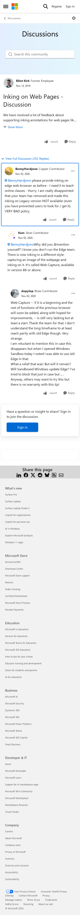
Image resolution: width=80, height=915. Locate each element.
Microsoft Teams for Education (20, 642)
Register (57, 6)
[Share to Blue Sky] (47, 474)
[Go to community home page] (15, 6)
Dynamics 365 (12, 710)
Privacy (46, 895)
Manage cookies (13, 899)
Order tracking (12, 589)
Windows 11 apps (14, 542)
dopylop (27, 291)
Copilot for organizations (18, 515)
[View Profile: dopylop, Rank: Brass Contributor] (15, 293)
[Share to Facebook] (26, 474)
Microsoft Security (14, 703)
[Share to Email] (61, 474)
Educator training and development (23, 663)
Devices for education (16, 636)
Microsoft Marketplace (17, 798)
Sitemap (9, 895)
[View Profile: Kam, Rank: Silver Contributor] (11, 235)
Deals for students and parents (21, 670)
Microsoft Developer (15, 770)
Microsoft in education (16, 629)
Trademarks (51, 899)
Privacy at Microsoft (15, 851)
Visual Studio (12, 811)
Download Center (14, 568)
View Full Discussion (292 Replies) (27, 158)
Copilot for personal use (17, 521)
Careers (9, 831)
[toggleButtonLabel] (74, 18)
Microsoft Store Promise (17, 602)
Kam (21, 233)
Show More (15, 127)
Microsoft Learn (13, 777)
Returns (9, 582)
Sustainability (12, 879)
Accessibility (11, 872)
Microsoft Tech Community (18, 791)
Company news (13, 845)
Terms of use (33, 899)
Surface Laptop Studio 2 (17, 508)
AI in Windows (12, 528)
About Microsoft (13, 838)
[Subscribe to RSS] (54, 474)
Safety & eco (11, 904)
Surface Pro (11, 494)
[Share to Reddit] (40, 474)
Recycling (28, 904)
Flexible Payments (14, 609)
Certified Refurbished (16, 596)
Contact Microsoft (28, 895)
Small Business (12, 744)
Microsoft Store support (17, 575)
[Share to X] (33, 474)
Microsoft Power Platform (18, 723)
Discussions (14, 18)
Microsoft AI (11, 696)
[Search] (45, 6)
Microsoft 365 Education (17, 649)
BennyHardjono (26, 169)
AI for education (13, 677)
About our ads (45, 904)
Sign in (22, 427)
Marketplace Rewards (16, 804)
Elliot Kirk (23, 81)
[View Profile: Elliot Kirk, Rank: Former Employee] (8, 83)
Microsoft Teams (13, 730)
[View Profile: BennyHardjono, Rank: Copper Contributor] (9, 171)
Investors (10, 858)
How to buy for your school (19, 656)
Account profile (13, 561)
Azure (8, 764)
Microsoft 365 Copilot (16, 737)
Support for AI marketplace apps (21, 784)
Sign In (70, 6)
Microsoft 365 (12, 717)
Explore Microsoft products (19, 535)
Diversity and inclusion (17, 865)
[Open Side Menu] (5, 6)
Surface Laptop (12, 501)
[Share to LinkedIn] (19, 474)
